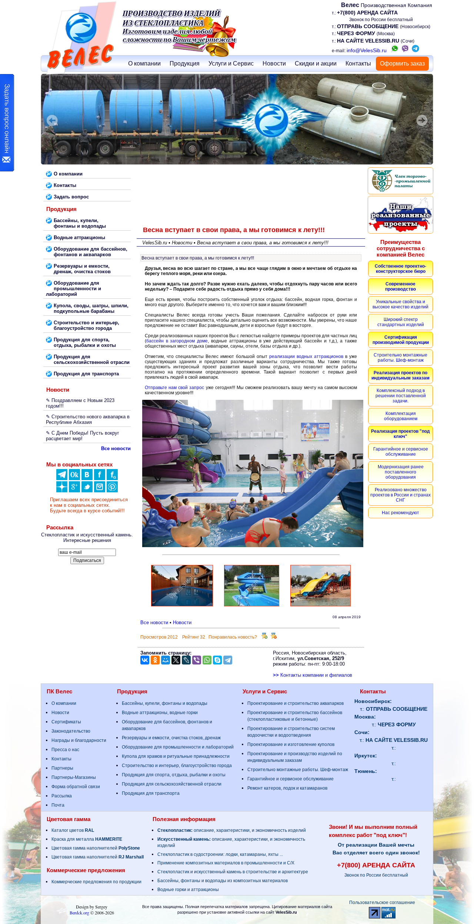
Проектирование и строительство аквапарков (295, 703)
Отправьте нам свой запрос (174, 387)
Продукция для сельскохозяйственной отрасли (171, 784)
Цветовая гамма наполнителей (95, 848)
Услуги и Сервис (231, 63)
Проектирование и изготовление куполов (290, 744)
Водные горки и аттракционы (188, 889)
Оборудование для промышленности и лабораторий (178, 747)
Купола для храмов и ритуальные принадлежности (176, 756)
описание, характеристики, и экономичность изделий (231, 830)
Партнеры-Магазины (73, 777)
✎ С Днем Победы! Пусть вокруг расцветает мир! (82, 435)
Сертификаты (66, 721)
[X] (175, 660)
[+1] (264, 637)
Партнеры (62, 768)
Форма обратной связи (75, 786)
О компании (144, 63)
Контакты (358, 63)
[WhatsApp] (207, 660)
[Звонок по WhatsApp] (394, 50)
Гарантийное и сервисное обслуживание (290, 778)
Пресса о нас (65, 749)
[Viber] (196, 660)
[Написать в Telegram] (415, 50)
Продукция (185, 63)
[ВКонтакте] (87, 478)
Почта (57, 805)
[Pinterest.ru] (112, 490)
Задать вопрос (71, 197)
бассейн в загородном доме (177, 341)
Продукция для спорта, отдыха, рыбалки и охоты (174, 774)
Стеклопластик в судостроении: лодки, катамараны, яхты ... (220, 854)
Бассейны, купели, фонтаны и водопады (164, 703)
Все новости (154, 622)
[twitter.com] (87, 490)
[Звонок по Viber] (405, 50)
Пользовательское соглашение (382, 902)
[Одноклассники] (74, 478)
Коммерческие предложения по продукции (96, 881)
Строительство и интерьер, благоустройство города (177, 765)
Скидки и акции (316, 63)
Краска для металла (86, 839)
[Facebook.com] (99, 478)
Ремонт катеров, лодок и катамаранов (287, 788)
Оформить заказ (402, 63)
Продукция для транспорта (151, 793)
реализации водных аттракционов (306, 356)
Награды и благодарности (78, 740)
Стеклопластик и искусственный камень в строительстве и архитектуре (232, 871)
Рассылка (61, 796)
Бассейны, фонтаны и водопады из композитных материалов (222, 880)
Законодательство (70, 731)
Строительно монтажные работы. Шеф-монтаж (297, 769)
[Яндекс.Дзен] (61, 478)
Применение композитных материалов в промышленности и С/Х (225, 863)
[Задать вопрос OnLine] (7, 122)
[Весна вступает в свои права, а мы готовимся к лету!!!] (182, 606)
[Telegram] (227, 660)
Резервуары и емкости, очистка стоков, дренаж (171, 737)
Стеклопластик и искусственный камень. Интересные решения (87, 537)
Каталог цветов (72, 830)
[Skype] (217, 660)
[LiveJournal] (186, 660)
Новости (274, 63)
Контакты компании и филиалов (312, 675)
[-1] (274, 637)
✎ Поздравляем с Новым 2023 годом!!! (80, 403)
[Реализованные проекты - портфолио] (400, 215)
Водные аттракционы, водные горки (160, 712)
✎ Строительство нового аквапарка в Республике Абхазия (88, 419)
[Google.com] (74, 490)
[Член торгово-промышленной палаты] (400, 180)
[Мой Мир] (165, 660)
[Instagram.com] (99, 490)
